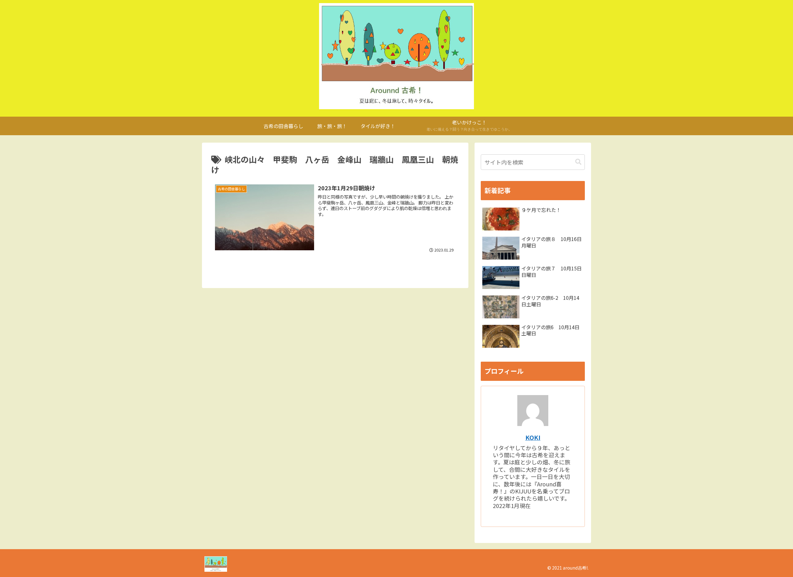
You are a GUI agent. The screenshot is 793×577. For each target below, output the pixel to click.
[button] (578, 162)
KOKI (533, 437)
